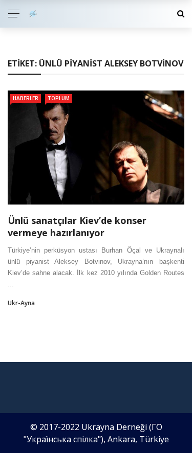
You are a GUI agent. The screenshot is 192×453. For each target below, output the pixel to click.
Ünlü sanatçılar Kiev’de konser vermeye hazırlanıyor (77, 226)
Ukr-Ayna (21, 303)
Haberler (25, 98)
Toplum (59, 98)
